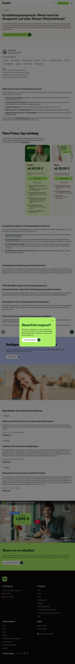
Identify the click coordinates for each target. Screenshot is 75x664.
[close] (52, 320)
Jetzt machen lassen (29, 340)
